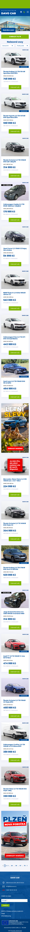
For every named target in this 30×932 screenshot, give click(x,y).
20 (12, 865)
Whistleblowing (6, 916)
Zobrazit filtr (15, 37)
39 (16, 865)
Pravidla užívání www (16, 930)
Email (4, 900)
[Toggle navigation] (28, 12)
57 (20, 865)
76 (24, 865)
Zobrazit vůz (15, 87)
